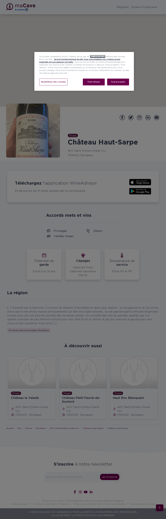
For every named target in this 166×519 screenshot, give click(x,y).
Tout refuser (93, 82)
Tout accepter (118, 82)
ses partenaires (97, 56)
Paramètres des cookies (53, 82)
